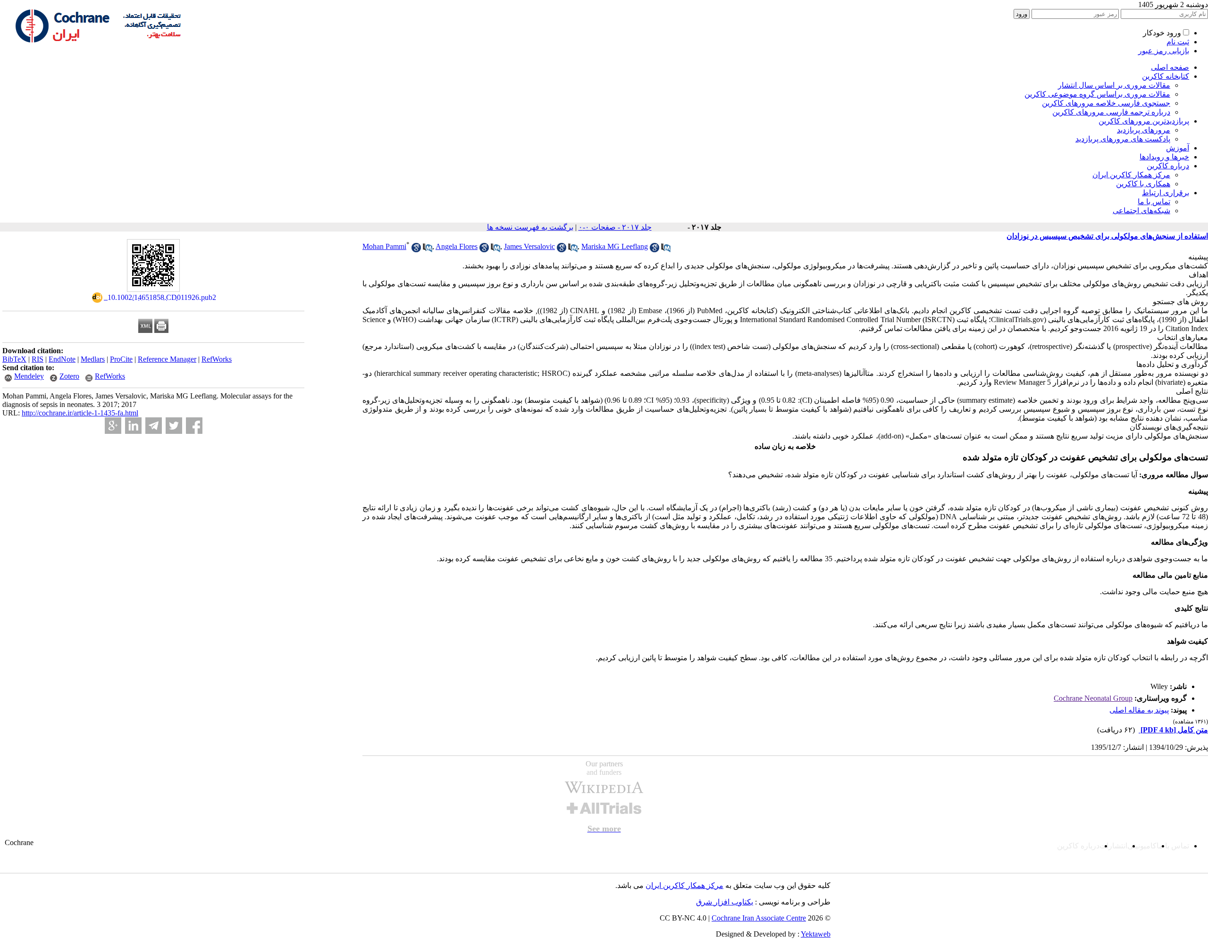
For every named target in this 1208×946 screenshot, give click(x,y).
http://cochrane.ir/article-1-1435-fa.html (80, 413)
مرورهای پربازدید (1143, 130)
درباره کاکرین (1168, 166)
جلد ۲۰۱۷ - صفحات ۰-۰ (615, 227)
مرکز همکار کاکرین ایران (1131, 175)
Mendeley (29, 376)
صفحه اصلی (1170, 67)
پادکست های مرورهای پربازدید (1122, 139)
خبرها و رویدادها (1164, 157)
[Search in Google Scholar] (416, 250)
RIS (37, 359)
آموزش (1177, 148)
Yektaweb (815, 934)
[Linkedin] (133, 425)
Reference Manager (167, 359)
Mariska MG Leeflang (614, 246)
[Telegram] (153, 425)
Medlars (93, 359)
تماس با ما (1154, 202)
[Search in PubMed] (427, 250)
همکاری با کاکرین (1143, 184)
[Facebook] (194, 425)
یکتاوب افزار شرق (724, 902)
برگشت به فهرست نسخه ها (530, 227)
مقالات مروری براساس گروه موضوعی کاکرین (1097, 94)
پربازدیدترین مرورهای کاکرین (1144, 121)
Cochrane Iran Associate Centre (759, 918)
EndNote (62, 359)
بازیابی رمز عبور (1163, 51)
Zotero (69, 376)
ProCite (121, 359)
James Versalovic (529, 246)
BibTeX (14, 359)
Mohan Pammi (384, 246)
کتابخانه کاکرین (1165, 76)
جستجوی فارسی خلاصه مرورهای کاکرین (1106, 103)
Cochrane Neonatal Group (1093, 698)
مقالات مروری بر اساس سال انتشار (1114, 85)
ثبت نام (1177, 42)
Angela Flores (457, 246)
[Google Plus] (113, 425)
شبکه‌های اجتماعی (1141, 211)
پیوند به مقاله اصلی (1139, 710)
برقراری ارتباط (1165, 193)
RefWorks (216, 359)
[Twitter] (174, 425)
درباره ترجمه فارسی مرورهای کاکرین (1111, 112)
